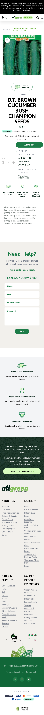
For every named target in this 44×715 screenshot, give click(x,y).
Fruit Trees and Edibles (30, 538)
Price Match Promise (10, 513)
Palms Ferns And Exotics (31, 549)
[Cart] (41, 17)
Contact (5, 535)
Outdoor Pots (29, 596)
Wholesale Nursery (9, 522)
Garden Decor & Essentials (30, 591)
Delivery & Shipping (10, 516)
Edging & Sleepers (9, 611)
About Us (5, 507)
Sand (4, 602)
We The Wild (29, 624)
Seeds (4, 617)
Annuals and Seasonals (29, 520)
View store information (23, 177)
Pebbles (5, 595)
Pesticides (28, 615)
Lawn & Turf (29, 608)
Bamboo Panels (30, 602)
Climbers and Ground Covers (32, 532)
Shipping (22, 136)
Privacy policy (32, 672)
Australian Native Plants (31, 526)
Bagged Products (9, 614)
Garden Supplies (8, 586)
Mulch (4, 589)
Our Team (6, 510)
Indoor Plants (29, 513)
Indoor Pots (29, 599)
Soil (3, 592)
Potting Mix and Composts (30, 619)
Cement (5, 626)
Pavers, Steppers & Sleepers (9, 621)
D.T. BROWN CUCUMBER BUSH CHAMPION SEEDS (23, 29)
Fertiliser (28, 611)
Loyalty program (8, 529)
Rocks (4, 598)
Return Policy (7, 519)
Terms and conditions (15, 672)
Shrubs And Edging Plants (31, 561)
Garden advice (7, 532)
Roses (26, 516)
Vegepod (27, 605)
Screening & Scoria (9, 608)
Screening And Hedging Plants (30, 555)
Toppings (5, 605)
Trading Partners (8, 525)
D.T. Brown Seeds (31, 510)
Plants (26, 507)
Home (5, 29)
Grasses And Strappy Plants (32, 544)
